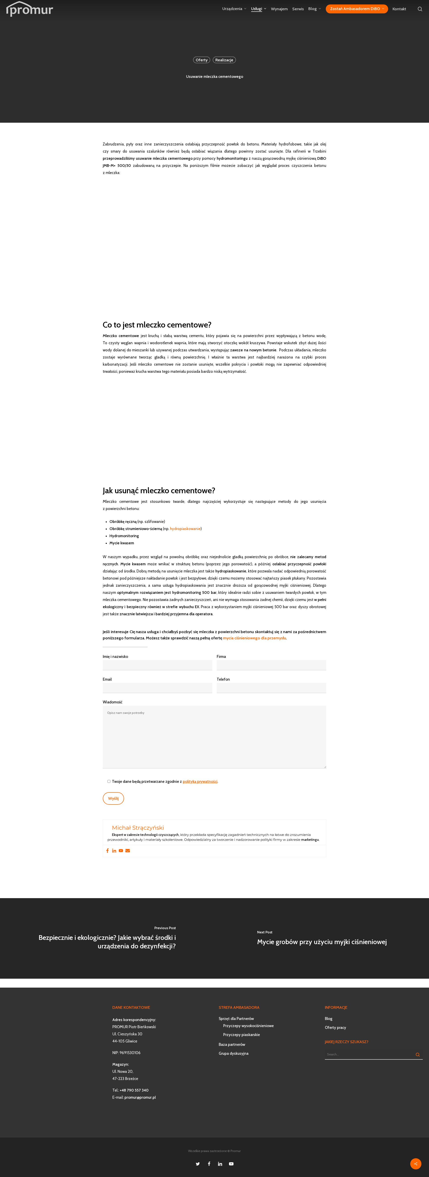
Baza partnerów (232, 1044)
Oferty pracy (335, 1027)
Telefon (223, 679)
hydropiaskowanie (185, 528)
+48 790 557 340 (134, 1090)
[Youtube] (121, 851)
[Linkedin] (114, 851)
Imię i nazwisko (115, 656)
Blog (328, 1018)
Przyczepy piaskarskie (241, 1034)
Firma (221, 656)
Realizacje (224, 60)
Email (107, 679)
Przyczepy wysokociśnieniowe (248, 1026)
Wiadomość (112, 702)
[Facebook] (107, 851)
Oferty (202, 60)
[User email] (127, 851)
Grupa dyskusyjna (233, 1053)
